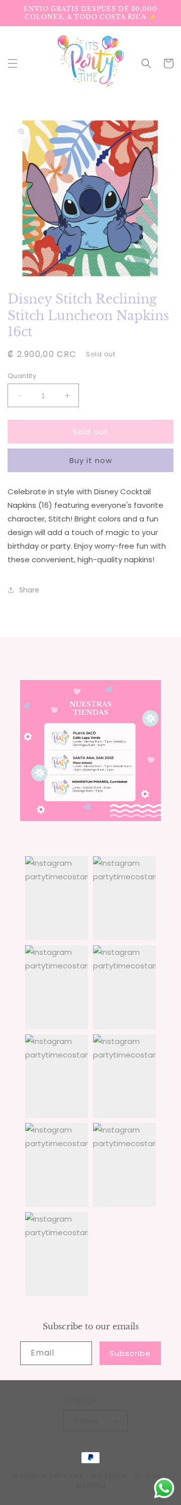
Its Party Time (60, 1476)
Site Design (108, 1476)
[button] (13, 63)
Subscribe (130, 1353)
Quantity (22, 376)
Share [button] (29, 590)
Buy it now (90, 460)
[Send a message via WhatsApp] (164, 1488)
